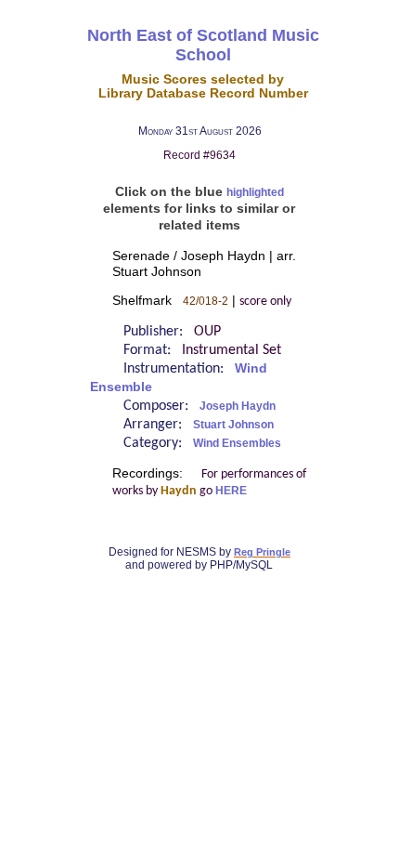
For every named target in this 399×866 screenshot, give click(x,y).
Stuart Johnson (233, 424)
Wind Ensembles (237, 443)
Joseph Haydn (238, 406)
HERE (231, 490)
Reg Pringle (262, 552)
